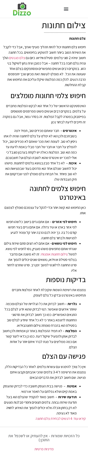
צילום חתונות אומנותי (54, 254)
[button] (66, 9)
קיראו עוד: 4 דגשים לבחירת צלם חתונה (61, 418)
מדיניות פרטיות (44, 449)
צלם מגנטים (17, 57)
